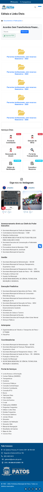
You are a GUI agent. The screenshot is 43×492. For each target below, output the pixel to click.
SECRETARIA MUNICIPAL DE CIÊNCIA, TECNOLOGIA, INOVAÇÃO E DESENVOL (20, 280)
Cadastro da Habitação (10, 422)
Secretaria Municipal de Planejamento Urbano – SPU (20, 269)
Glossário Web (7, 424)
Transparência (26, 2)
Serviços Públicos (8, 320)
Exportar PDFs (9, 35)
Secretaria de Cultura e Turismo (13, 313)
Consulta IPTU (7, 390)
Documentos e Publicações (13, 21)
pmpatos (10, 188)
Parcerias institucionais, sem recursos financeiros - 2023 (21, 73)
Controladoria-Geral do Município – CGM (16, 233)
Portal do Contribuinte (10, 388)
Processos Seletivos (9, 414)
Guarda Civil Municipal (10, 276)
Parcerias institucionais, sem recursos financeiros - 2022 (21, 58)
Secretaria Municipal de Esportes (13, 252)
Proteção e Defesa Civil (10, 274)
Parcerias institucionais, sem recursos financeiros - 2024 (21, 88)
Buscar (25, 31)
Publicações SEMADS (10, 405)
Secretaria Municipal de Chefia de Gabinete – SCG (19, 230)
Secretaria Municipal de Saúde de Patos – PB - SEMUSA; (21, 271)
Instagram (28, 183)
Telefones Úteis (8, 395)
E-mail (5, 402)
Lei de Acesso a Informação (12, 374)
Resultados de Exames (10, 429)
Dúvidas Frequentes (9, 412)
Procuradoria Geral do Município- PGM (15, 247)
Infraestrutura (7, 310)
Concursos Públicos (9, 383)
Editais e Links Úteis (9, 410)
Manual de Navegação (10, 426)
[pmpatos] (4, 187)
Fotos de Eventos (8, 400)
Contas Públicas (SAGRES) (11, 376)
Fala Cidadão (7, 398)
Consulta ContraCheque (11, 386)
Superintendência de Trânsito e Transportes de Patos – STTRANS (21, 331)
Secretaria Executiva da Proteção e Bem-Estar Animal (20, 317)
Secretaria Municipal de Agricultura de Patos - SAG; (19, 291)
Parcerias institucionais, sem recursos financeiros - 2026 (21, 119)
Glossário (15, 2)
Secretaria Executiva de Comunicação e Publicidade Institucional (20, 244)
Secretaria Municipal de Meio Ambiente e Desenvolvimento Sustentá (16, 307)
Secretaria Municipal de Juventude (14, 250)
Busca (5, 393)
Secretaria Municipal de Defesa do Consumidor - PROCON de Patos (19, 295)
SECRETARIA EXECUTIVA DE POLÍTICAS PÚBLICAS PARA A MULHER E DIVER (19, 239)
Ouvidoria (6, 381)
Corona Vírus (7, 434)
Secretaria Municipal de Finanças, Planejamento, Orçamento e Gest (18, 265)
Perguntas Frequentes (10, 407)
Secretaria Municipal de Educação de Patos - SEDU (19, 303)
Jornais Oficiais (8, 417)
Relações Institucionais (10, 235)
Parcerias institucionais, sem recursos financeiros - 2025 (21, 103)
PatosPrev (6, 334)
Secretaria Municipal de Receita (13, 315)
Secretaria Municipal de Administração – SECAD (18, 262)
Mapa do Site (7, 431)
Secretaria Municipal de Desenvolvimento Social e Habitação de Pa (19, 299)
